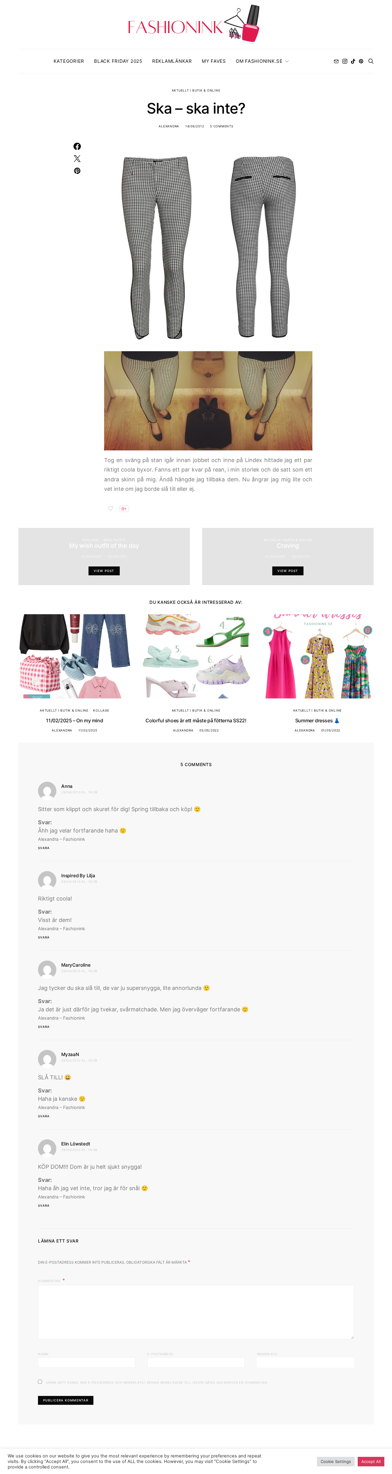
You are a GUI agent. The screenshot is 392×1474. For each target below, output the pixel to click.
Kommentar (49, 1281)
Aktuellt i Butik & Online (196, 90)
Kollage (91, 540)
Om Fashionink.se (259, 61)
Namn (43, 1354)
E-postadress (160, 1354)
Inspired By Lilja (78, 875)
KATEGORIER (69, 61)
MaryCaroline (76, 965)
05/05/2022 (209, 730)
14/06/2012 (194, 126)
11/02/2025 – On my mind (74, 720)
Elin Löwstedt (75, 1144)
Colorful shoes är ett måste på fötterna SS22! (195, 720)
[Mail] (336, 61)
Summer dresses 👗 (317, 720)
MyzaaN (70, 1054)
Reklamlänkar (172, 61)
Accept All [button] (371, 1461)
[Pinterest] (361, 61)
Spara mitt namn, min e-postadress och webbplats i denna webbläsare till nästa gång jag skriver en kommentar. (157, 1382)
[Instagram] (344, 61)
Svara (44, 848)
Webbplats (267, 1354)
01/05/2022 (331, 730)
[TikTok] (353, 61)
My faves (214, 61)
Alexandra (169, 126)
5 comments (221, 126)
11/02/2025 (87, 730)
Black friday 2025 (118, 61)
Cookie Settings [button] (336, 1461)
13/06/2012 (117, 556)
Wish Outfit (115, 540)
